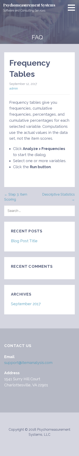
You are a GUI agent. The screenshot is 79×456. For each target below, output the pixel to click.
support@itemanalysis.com (28, 362)
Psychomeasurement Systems (29, 5)
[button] (73, 7)
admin (13, 88)
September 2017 (26, 304)
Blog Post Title (24, 241)
